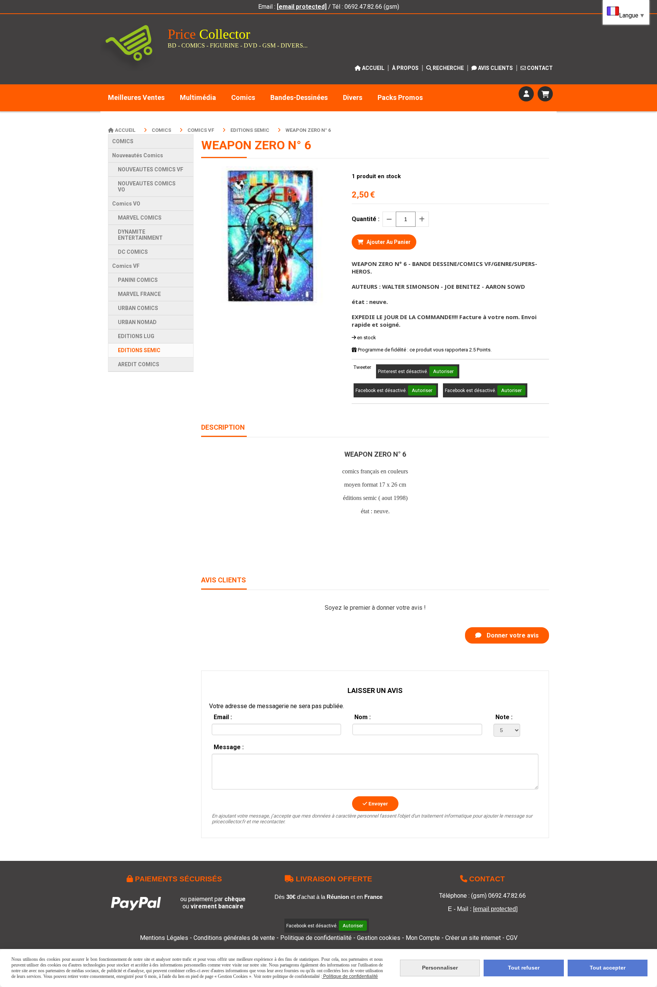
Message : (229, 747)
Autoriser (443, 371)
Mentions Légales (164, 937)
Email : (223, 717)
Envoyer (377, 804)
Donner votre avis (512, 635)
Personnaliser (440, 968)
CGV (511, 937)
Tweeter (362, 367)
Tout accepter (607, 968)
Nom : (362, 717)
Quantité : (365, 219)
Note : (504, 717)
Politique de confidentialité (316, 937)
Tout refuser (524, 968)
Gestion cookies (379, 937)
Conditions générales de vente (234, 937)
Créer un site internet (473, 937)
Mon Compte (423, 937)
